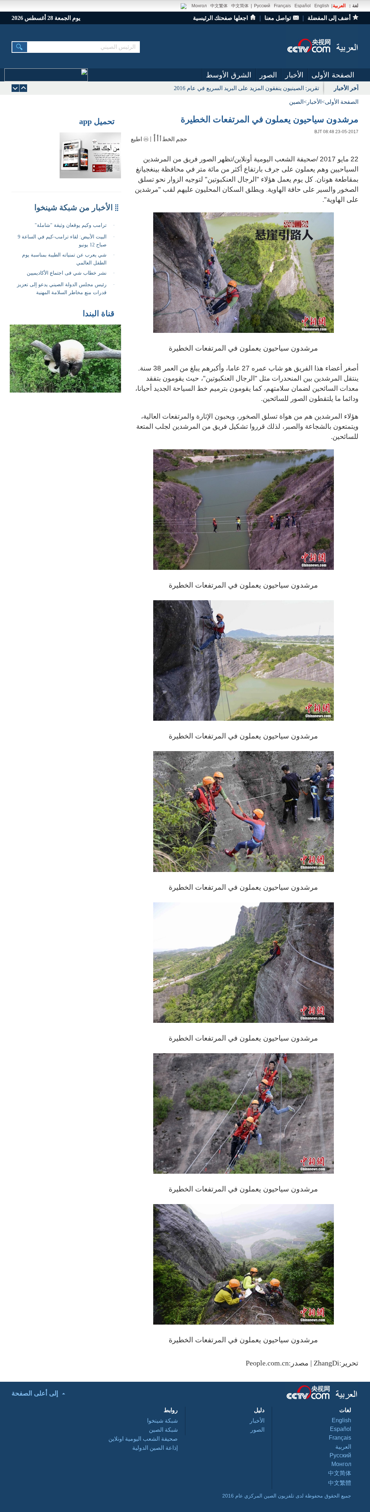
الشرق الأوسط (228, 75)
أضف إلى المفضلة (328, 18)
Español (302, 5)
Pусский (340, 1455)
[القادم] (23, 88)
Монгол (199, 5)
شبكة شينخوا (162, 1421)
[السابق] (15, 88)
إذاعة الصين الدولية (155, 1448)
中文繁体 (219, 5)
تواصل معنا (277, 18)
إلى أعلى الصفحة (35, 1393)
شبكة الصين (163, 1430)
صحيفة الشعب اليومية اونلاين (143, 1439)
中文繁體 (339, 1483)
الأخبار (294, 75)
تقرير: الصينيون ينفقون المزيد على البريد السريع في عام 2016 (246, 88)
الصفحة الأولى (332, 75)
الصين (296, 102)
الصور (268, 75)
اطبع (136, 139)
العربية (339, 5)
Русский (262, 5)
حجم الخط (174, 139)
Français (282, 5)
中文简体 (240, 5)
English (321, 5)
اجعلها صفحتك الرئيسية (220, 18)
